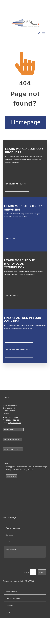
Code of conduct (9, 449)
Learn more (12, 296)
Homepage (26, 122)
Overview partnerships (18, 350)
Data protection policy (11, 439)
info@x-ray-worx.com (14, 423)
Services (10, 238)
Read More (10, 476)
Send (41, 572)
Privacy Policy (9, 429)
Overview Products (16, 184)
